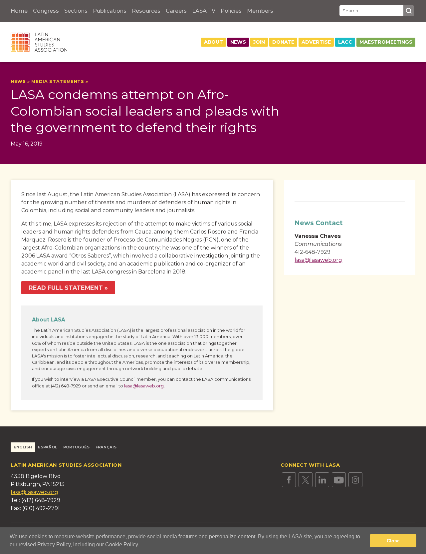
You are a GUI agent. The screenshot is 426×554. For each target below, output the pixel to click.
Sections (76, 11)
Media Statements (57, 81)
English (23, 447)
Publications (109, 11)
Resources (146, 11)
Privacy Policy (54, 544)
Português (76, 447)
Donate (283, 42)
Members (260, 11)
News (238, 42)
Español (47, 447)
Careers (176, 11)
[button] (141, 545)
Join (259, 42)
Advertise (316, 42)
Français (106, 447)
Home (19, 11)
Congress (46, 11)
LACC (345, 42)
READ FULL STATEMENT (66, 287)
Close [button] (393, 540)
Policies (231, 11)
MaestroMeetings (385, 42)
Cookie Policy (121, 544)
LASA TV (203, 11)
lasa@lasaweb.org (144, 385)
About (213, 42)
